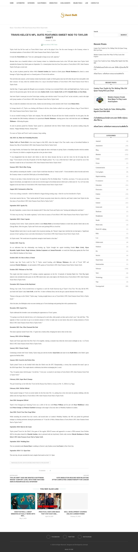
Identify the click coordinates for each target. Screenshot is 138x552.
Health (112, 220)
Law (86, 3)
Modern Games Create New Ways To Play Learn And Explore (117, 99)
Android (112, 141)
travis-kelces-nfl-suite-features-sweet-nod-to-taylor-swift (30, 462)
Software (112, 268)
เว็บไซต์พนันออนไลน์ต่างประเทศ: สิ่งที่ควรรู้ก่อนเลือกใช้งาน (110, 119)
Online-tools (77, 3)
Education (112, 185)
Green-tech (53, 3)
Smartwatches (112, 264)
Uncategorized (112, 286)
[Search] (127, 3)
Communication (112, 167)
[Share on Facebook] (54, 470)
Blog (112, 150)
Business (112, 154)
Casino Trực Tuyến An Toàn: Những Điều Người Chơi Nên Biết (109, 110)
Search (96, 31)
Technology (112, 277)
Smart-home (112, 260)
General (112, 203)
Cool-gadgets (65, 3)
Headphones (112, 216)
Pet (112, 251)
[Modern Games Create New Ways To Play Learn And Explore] (100, 100)
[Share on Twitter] (55, 470)
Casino (112, 159)
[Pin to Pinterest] (57, 470)
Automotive (21, 3)
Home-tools (112, 224)
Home (12, 3)
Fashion (112, 194)
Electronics (42, 3)
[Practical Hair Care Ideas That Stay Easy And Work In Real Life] (49, 501)
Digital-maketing (112, 176)
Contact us (95, 3)
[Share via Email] (59, 470)
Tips (112, 282)
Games (112, 198)
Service (112, 255)
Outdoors (31, 3)
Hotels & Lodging (112, 229)
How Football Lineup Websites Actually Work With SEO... (23, 514)
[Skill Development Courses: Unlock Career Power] (75, 501)
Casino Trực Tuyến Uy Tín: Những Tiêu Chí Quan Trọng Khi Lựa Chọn (110, 89)
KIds (112, 233)
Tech (112, 273)
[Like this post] (51, 470)
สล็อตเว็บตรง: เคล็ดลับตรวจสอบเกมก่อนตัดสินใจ (109, 73)
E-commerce (112, 181)
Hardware (112, 211)
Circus (112, 163)
